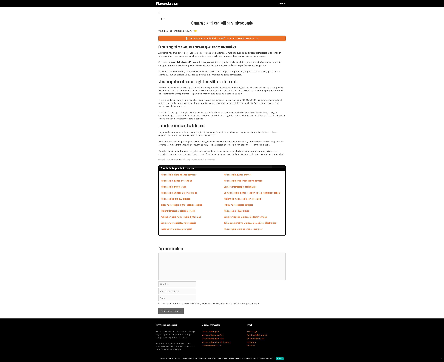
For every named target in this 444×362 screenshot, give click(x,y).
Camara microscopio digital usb (240, 186)
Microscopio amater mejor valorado (179, 192)
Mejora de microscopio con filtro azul (242, 198)
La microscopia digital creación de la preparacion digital (252, 192)
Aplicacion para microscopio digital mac (181, 216)
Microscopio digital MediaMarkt (216, 342)
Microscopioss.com (167, 3)
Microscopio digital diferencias (176, 180)
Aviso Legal (252, 331)
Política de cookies (255, 338)
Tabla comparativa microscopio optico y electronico (250, 222)
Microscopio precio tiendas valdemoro (243, 180)
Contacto (251, 345)
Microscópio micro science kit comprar (243, 228)
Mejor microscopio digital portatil (178, 210)
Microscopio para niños (212, 335)
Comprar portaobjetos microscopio (178, 222)
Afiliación (251, 342)
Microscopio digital (210, 331)
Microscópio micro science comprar (178, 174)
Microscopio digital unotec (237, 174)
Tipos (281, 3)
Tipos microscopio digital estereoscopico (181, 204)
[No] (441, 358)
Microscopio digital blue (213, 338)
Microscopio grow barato (173, 186)
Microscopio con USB (211, 345)
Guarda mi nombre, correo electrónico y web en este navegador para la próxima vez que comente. (210, 303)
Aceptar (280, 358)
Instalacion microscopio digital (176, 228)
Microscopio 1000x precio (236, 210)
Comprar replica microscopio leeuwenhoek (245, 216)
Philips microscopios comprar (238, 204)
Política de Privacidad (257, 335)
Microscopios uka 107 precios (175, 198)
